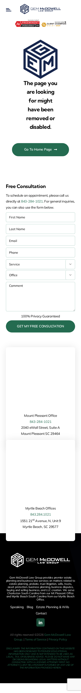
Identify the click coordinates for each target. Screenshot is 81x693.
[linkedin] (40, 622)
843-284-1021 (32, 201)
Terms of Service (35, 639)
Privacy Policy (58, 639)
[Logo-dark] (40, 6)
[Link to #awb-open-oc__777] (8, 9)
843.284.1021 (40, 514)
